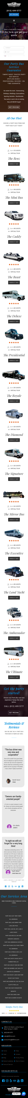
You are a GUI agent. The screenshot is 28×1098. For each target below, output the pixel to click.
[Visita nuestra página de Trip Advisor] (15, 886)
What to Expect (20, 1061)
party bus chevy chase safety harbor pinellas (13, 960)
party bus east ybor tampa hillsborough (13, 917)
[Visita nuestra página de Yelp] (12, 886)
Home (5, 1051)
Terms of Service (8, 1064)
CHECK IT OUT (14, 164)
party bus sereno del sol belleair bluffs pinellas (13, 983)
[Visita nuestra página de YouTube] (19, 886)
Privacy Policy (20, 1057)
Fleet (4, 1054)
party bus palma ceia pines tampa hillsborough (13, 947)
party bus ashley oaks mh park (13, 965)
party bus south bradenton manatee (13, 989)
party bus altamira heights (13, 997)
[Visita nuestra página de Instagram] (9, 886)
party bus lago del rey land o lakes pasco (13, 930)
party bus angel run (13, 994)
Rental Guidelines (8, 1061)
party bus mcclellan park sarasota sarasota (13, 937)
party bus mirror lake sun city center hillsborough (13, 970)
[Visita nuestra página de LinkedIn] (22, 886)
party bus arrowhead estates (13, 942)
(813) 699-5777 (14, 11)
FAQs (17, 1051)
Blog (4, 1057)
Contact (18, 1054)
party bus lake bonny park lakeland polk (13, 924)
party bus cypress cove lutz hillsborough (13, 953)
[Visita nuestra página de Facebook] (5, 886)
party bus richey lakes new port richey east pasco (13, 976)
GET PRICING (14, 14)
